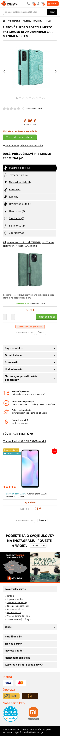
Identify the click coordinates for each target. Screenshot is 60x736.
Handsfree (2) (17, 211)
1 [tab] (17, 98)
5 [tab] (30, 98)
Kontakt (10, 596)
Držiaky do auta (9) (20, 204)
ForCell (48, 20)
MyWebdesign (37, 732)
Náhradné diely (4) (20, 182)
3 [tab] (23, 98)
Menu (54, 3)
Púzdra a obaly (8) (19, 167)
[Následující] (55, 71)
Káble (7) (14, 196)
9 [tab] (43, 98)
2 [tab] (20, 98)
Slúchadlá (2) (16, 218)
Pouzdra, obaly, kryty (32, 20)
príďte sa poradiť (20, 423)
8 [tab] (40, 98)
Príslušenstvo (14, 20)
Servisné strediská (15, 609)
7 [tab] (37, 98)
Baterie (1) (15, 189)
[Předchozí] (4, 71)
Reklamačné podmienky (18, 606)
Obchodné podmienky (17, 602)
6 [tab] (33, 98)
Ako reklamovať (14, 612)
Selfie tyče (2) (17, 225)
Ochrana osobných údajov (19, 619)
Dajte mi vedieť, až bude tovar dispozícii (24, 145)
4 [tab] (27, 98)
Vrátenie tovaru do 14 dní (18, 616)
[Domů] (3, 20)
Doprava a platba (15, 599)
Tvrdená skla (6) (18, 175)
